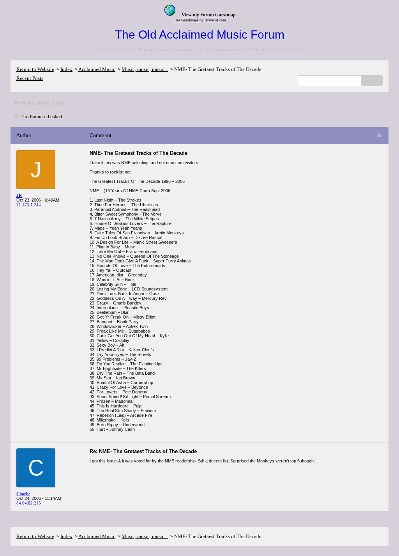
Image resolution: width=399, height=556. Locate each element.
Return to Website (35, 69)
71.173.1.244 (28, 204)
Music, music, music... (145, 69)
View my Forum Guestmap (209, 15)
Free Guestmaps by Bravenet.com (199, 20)
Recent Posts (29, 78)
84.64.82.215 (28, 503)
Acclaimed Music (96, 69)
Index (66, 69)
